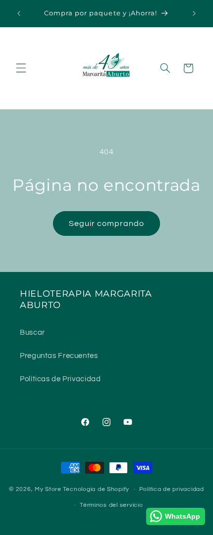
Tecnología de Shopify (96, 489)
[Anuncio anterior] (19, 13)
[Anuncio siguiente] (194, 13)
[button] (20, 68)
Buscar (32, 332)
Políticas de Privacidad (60, 379)
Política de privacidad (171, 489)
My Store (48, 489)
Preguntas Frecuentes (59, 355)
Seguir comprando (107, 223)
